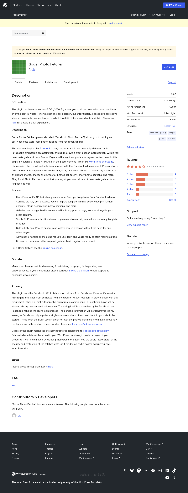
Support (172, 82)
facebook (154, 133)
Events (115, 448)
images (172, 133)
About (15, 444)
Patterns (49, 458)
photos (162, 139)
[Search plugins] (43, 33)
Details (18, 82)
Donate (117, 453)
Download (169, 67)
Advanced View (135, 147)
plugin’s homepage (52, 247)
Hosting (15, 453)
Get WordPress (174, 5)
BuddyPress (153, 458)
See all (172, 199)
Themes (49, 448)
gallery (163, 133)
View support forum (137, 224)
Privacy (15, 458)
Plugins (48, 453)
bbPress (151, 453)
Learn (81, 444)
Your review (133, 199)
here (14, 122)
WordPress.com (154, 444)
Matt (149, 448)
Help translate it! (115, 23)
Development (71, 82)
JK (33, 69)
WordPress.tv (86, 458)
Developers (84, 453)
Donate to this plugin (138, 254)
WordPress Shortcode (101, 161)
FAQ (14, 385)
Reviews (33, 82)
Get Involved (118, 444)
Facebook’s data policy (96, 330)
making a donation (79, 270)
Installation (51, 82)
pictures (171, 139)
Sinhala (43, 474)
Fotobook (45, 148)
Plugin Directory (19, 15)
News (14, 448)
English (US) (170, 126)
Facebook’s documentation (87, 324)
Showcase (50, 444)
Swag (116, 458)
